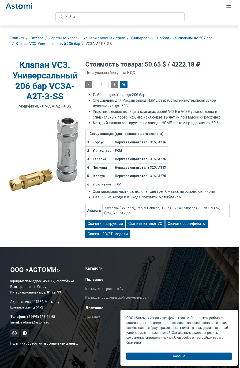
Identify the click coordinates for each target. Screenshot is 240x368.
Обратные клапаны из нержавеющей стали (87, 38)
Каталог (36, 38)
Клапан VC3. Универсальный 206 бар (48, 43)
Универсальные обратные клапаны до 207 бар (172, 38)
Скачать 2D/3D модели (108, 234)
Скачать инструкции (105, 223)
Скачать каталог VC (145, 223)
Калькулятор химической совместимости (117, 297)
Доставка (93, 317)
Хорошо (179, 356)
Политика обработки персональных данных (44, 343)
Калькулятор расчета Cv (104, 288)
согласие (179, 323)
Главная (17, 38)
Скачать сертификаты (187, 223)
